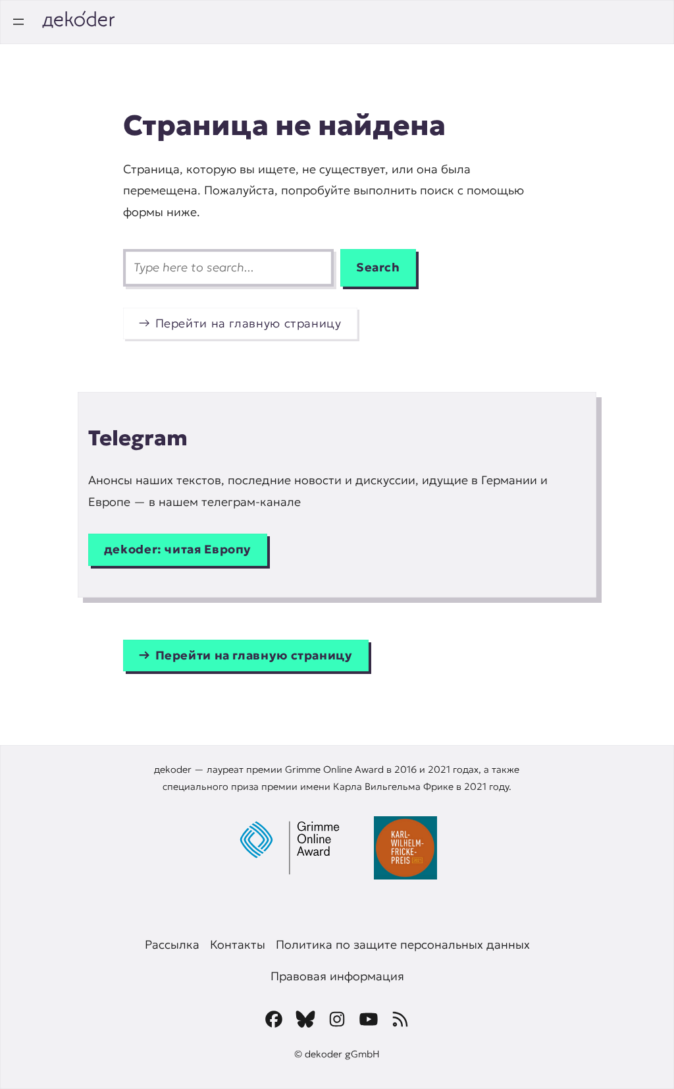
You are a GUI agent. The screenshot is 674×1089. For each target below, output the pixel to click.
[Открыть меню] (18, 22)
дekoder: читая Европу (177, 549)
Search (378, 267)
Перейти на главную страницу (248, 323)
